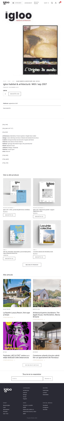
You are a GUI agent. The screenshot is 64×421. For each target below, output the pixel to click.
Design (25, 394)
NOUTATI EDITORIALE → (9, 207)
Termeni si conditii (28, 405)
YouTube (45, 409)
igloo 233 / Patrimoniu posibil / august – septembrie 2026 (44, 210)
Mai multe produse (32, 264)
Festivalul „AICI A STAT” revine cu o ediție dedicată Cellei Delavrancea (16, 356)
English (25, 398)
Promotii (5, 411)
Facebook (45, 405)
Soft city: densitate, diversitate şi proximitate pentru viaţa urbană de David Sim (17, 252)
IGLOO (4, 81)
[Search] (52, 2)
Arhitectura (26, 390)
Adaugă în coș (14, 93)
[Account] (55, 2)
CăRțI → (5, 249)
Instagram (45, 407)
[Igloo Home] (6, 3)
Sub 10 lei (5, 413)
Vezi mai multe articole (32, 365)
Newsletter (46, 394)
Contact (45, 392)
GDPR (24, 407)
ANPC (24, 413)
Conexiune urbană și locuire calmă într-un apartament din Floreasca (46, 356)
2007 (13, 81)
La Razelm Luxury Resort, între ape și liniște (16, 314)
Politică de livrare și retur (29, 411)
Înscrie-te (48, 378)
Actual (24, 396)
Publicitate (45, 390)
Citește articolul (9, 317)
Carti (4, 407)
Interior (25, 392)
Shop (45, 3)
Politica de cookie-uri (28, 409)
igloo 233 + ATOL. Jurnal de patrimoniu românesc (16, 209)
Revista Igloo (36, 3)
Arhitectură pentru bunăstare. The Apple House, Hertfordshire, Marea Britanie (46, 315)
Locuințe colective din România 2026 (43, 251)
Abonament (28, 3)
